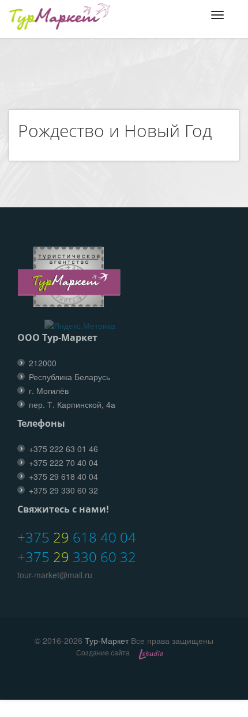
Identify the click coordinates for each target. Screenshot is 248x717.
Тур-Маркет (107, 640)
